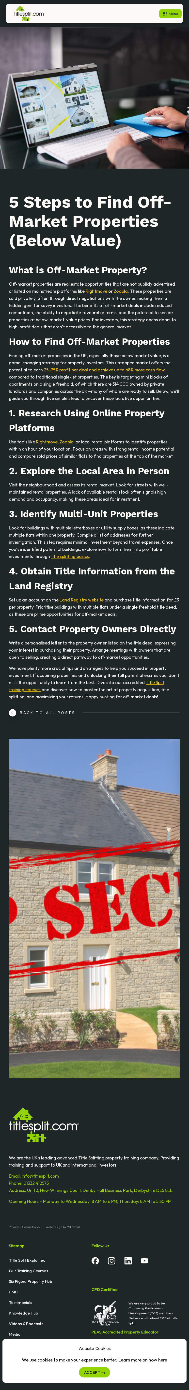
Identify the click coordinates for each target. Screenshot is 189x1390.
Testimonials (20, 1302)
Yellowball (73, 1227)
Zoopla (121, 291)
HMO (13, 1291)
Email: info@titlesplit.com (34, 1176)
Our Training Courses (28, 1270)
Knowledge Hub (23, 1313)
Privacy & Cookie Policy (24, 1227)
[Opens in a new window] (95, 1260)
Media (14, 1334)
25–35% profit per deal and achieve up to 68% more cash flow (104, 370)
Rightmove (96, 291)
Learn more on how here (142, 1360)
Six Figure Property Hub (30, 1281)
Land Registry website (82, 600)
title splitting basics (70, 556)
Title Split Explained (27, 1260)
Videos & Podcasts (26, 1323)
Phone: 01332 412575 (29, 1183)
